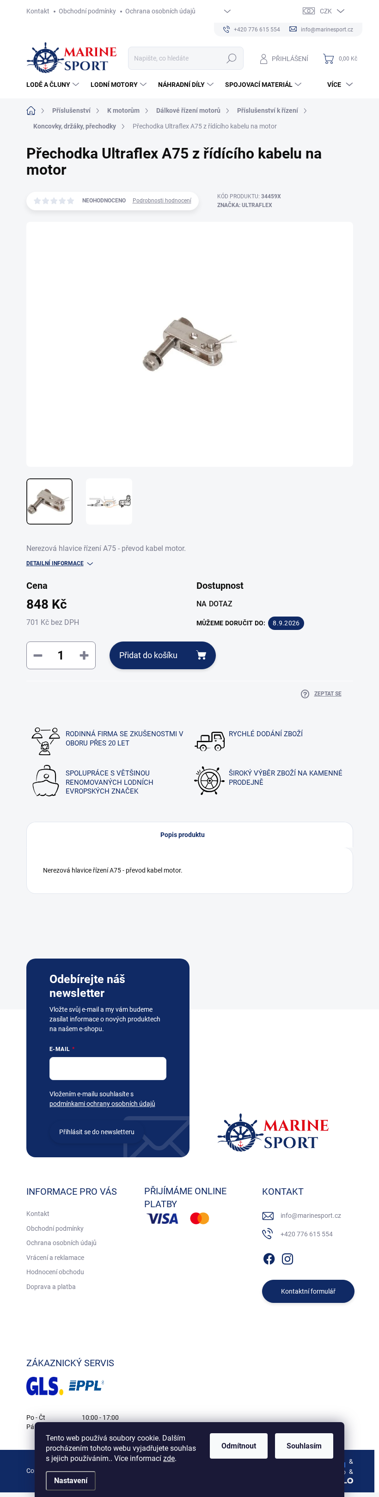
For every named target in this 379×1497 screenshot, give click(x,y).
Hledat (231, 58)
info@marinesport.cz (311, 1215)
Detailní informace (55, 563)
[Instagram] (287, 1257)
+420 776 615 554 (307, 1234)
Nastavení (70, 1480)
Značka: (244, 205)
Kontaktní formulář (308, 1291)
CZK (326, 11)
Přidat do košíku (148, 655)
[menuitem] (53, 84)
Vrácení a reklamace (55, 1257)
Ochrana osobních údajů (160, 11)
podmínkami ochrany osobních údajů (102, 1103)
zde (169, 1458)
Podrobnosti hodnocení (162, 200)
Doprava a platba (51, 1286)
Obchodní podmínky (87, 11)
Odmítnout (238, 1446)
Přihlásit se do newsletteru (96, 1132)
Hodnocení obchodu (55, 1272)
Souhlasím (304, 1446)
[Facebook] (269, 1257)
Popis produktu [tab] (182, 834)
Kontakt (37, 11)
